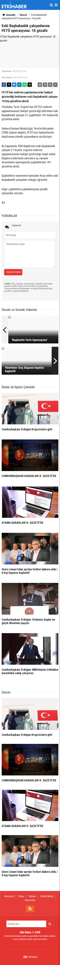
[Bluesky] (14, 84)
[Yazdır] (40, 84)
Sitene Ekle (30, 900)
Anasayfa (10, 15)
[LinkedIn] (19, 84)
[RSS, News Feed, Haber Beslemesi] (30, 909)
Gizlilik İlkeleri (47, 896)
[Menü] (56, 4)
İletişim (32, 896)
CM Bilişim (33, 957)
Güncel (23, 15)
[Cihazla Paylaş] (30, 84)
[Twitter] (9, 84)
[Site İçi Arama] (51, 4)
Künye (21, 896)
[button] (45, 84)
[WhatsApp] (24, 84)
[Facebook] (4, 84)
